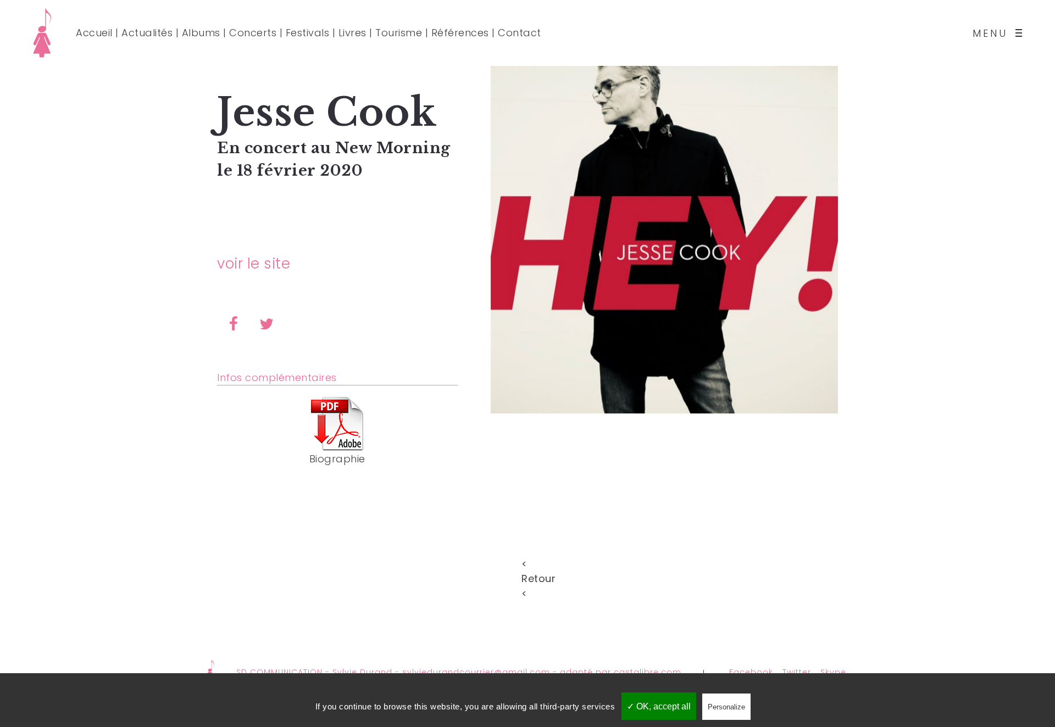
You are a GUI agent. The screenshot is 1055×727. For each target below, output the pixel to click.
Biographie (337, 459)
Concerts (252, 33)
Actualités (147, 33)
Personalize (726, 707)
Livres (352, 33)
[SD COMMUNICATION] (42, 33)
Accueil (94, 33)
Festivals (308, 33)
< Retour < (527, 562)
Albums (201, 33)
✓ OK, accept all (659, 706)
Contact (519, 33)
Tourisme (398, 33)
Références (460, 33)
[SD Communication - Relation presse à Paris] (210, 671)
